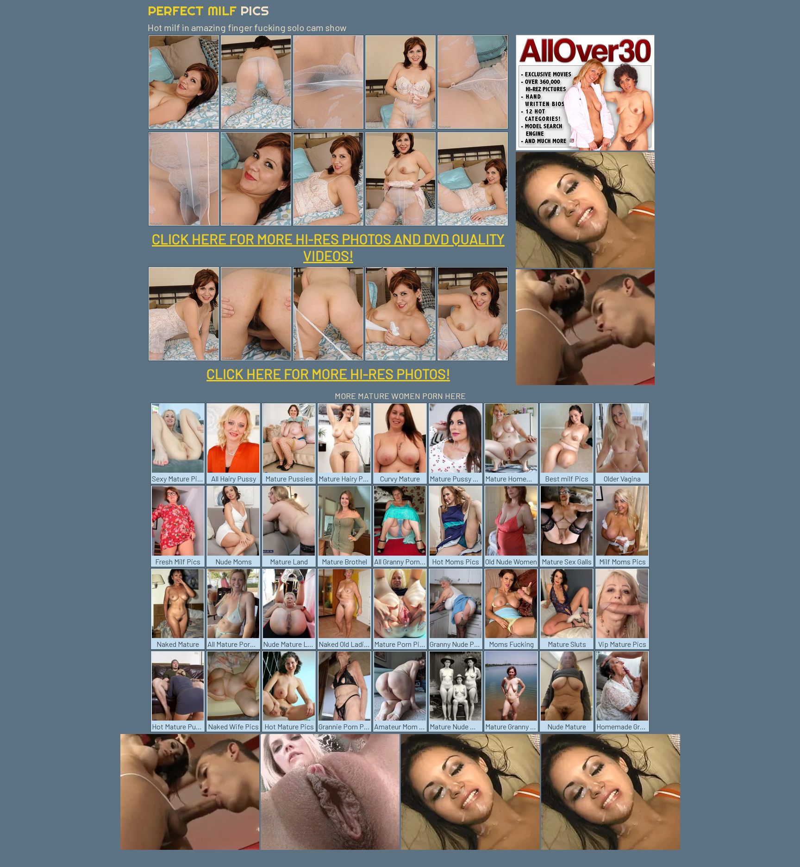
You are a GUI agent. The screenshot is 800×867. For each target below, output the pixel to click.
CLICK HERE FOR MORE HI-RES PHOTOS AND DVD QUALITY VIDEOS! (328, 247)
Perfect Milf (208, 10)
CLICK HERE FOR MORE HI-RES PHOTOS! (328, 373)
